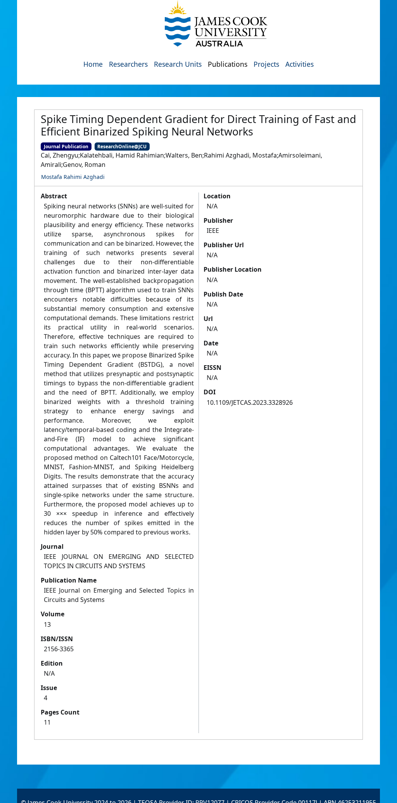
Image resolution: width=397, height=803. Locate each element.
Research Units (178, 64)
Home (93, 64)
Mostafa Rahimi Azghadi (73, 176)
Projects (266, 64)
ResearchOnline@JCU (122, 146)
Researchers (128, 64)
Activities (299, 64)
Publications (227, 64)
